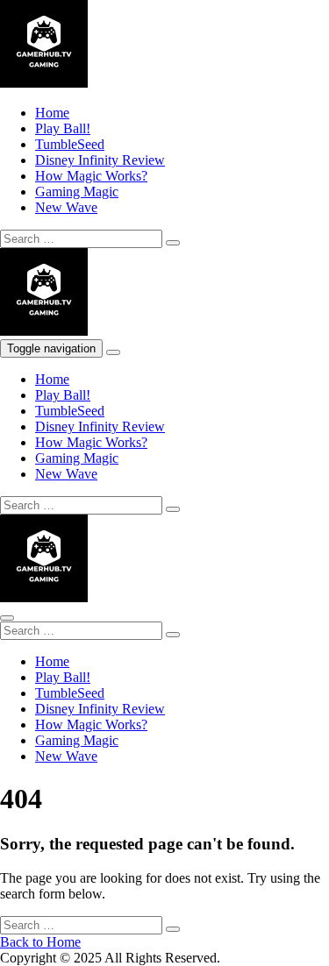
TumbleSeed (69, 144)
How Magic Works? (91, 175)
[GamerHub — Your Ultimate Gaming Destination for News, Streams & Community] (44, 82)
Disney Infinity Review (100, 160)
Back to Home (40, 941)
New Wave (66, 207)
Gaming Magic (76, 191)
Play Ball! (62, 128)
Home (52, 112)
